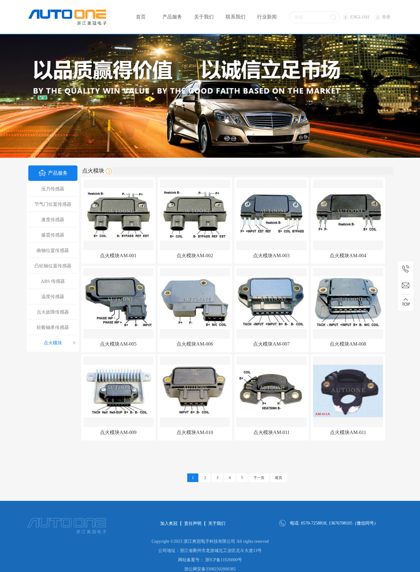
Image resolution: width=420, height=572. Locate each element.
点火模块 (53, 342)
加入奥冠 (168, 523)
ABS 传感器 (53, 281)
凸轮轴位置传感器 (52, 265)
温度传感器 (52, 296)
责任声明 (192, 523)
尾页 (278, 478)
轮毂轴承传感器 (53, 327)
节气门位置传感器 (52, 204)
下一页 (258, 478)
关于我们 (216, 523)
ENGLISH (359, 17)
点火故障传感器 (53, 312)
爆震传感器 (52, 235)
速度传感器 (52, 219)
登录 (386, 17)
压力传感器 (52, 188)
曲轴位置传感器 (53, 250)
